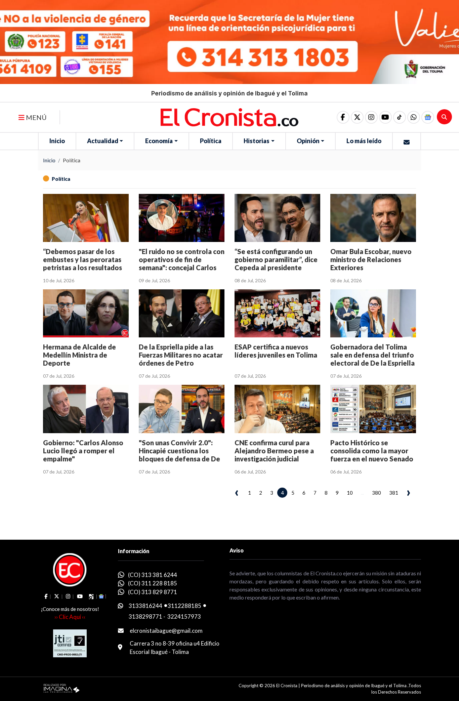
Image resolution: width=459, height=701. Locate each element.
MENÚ (36, 117)
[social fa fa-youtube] (385, 117)
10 (350, 493)
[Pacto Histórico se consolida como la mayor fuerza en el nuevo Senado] (373, 409)
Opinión (308, 141)
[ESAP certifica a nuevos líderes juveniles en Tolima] (277, 313)
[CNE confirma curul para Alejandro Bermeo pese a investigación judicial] (277, 409)
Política (210, 141)
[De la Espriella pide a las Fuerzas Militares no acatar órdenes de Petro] (181, 313)
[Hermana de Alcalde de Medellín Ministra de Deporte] (86, 313)
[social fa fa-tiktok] (399, 117)
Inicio (57, 141)
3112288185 (184, 605)
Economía (159, 141)
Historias (256, 141)
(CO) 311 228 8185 (152, 583)
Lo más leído (363, 141)
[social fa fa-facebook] (343, 117)
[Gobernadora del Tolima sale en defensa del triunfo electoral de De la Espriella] (373, 313)
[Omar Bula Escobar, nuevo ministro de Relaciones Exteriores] (373, 218)
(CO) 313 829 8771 (152, 591)
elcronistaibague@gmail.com (166, 630)
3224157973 (184, 616)
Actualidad (102, 141)
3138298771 (145, 616)
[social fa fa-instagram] (371, 117)
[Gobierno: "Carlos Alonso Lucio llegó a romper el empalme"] (86, 409)
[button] (413, 117)
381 (393, 493)
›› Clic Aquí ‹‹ (69, 616)
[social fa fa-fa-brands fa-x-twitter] (357, 117)
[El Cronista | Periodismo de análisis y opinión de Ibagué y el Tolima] (229, 117)
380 (376, 493)
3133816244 (145, 605)
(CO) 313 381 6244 (152, 574)
